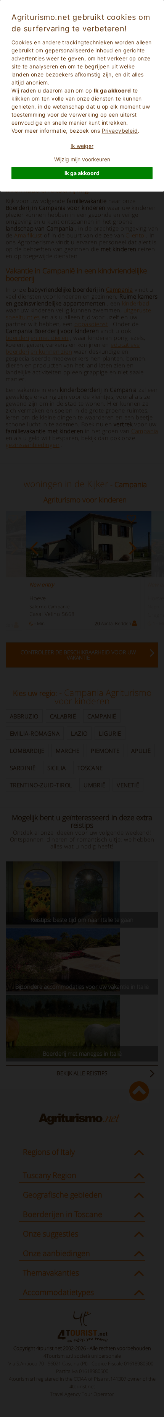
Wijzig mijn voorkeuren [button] (82, 159)
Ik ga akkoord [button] (82, 173)
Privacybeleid (120, 130)
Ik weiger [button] (82, 146)
